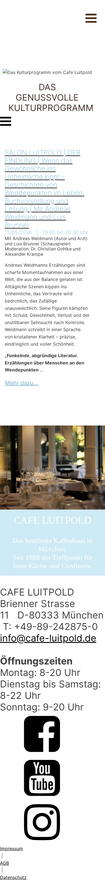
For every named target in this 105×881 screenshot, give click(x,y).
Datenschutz (13, 877)
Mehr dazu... (21, 383)
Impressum (11, 848)
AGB (4, 863)
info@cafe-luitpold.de (48, 638)
